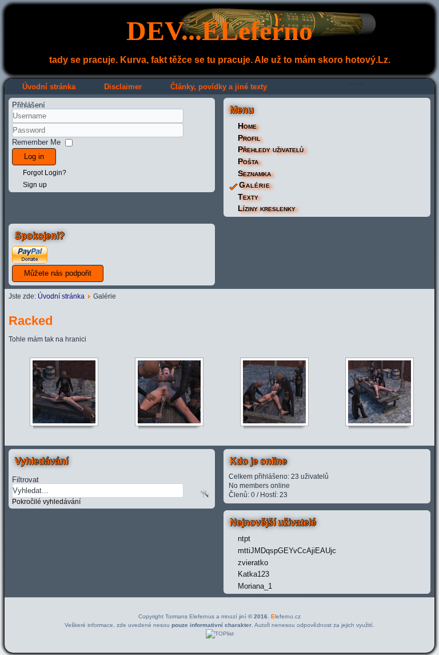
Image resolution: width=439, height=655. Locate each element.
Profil (249, 137)
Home (247, 125)
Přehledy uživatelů (271, 149)
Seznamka (254, 173)
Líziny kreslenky (267, 208)
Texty (248, 196)
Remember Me (36, 142)
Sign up (35, 185)
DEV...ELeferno (219, 30)
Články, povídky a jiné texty (218, 86)
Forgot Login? (44, 173)
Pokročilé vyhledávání (46, 502)
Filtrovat (25, 479)
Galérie (254, 184)
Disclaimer (123, 86)
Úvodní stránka (48, 86)
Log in (34, 156)
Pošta (248, 161)
